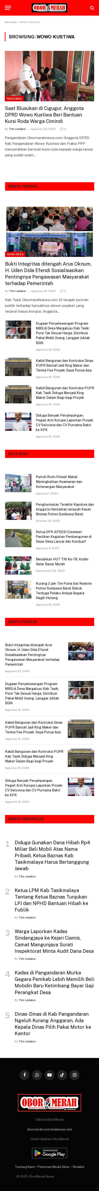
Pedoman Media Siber (54, 1167)
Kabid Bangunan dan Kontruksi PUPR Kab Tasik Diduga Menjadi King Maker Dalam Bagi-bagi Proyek (65, 393)
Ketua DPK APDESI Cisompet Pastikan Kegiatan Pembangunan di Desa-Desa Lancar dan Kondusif (64, 536)
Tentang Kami (25, 1167)
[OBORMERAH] (49, 7)
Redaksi (78, 1167)
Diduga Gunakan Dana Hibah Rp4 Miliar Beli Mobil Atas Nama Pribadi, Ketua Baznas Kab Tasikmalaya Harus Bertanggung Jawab (52, 856)
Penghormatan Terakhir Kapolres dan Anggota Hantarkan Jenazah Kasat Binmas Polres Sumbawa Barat (65, 509)
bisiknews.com (61, 1129)
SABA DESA (15, 254)
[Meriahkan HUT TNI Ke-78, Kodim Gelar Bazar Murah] (18, 565)
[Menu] (8, 7)
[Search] (91, 7)
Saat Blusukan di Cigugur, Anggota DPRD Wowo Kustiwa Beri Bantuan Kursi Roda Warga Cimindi (44, 114)
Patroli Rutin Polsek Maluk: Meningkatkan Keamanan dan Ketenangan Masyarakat (59, 481)
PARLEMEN (14, 98)
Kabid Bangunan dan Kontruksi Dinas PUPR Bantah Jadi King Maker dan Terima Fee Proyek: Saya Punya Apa (64, 365)
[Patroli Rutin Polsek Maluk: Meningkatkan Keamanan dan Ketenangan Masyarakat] (18, 483)
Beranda (11, 22)
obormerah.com (38, 1129)
